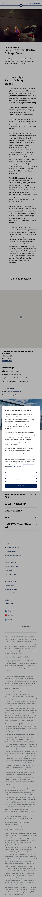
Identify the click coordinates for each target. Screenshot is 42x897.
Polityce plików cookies (14, 466)
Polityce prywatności (28, 464)
